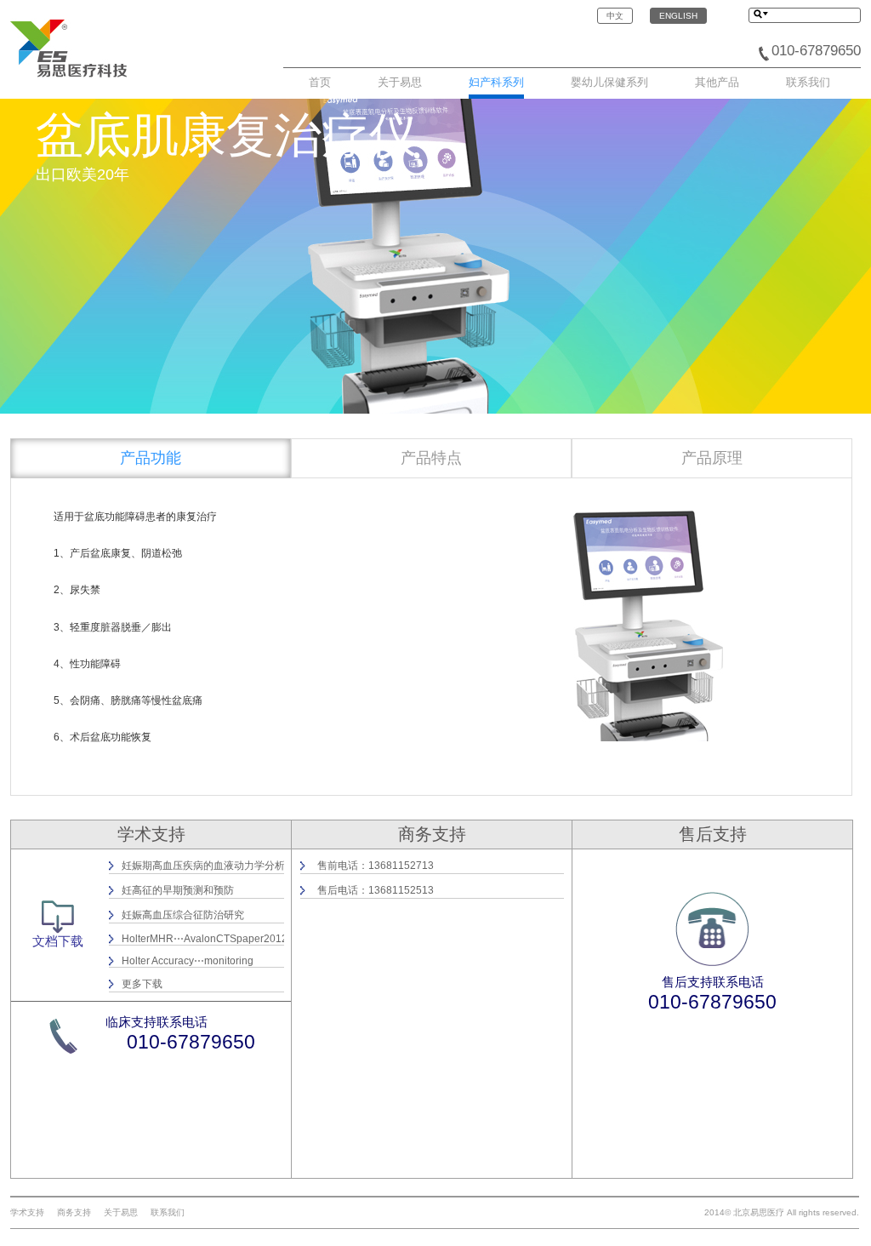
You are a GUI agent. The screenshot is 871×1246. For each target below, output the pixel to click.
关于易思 (400, 82)
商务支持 (74, 1212)
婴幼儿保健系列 (609, 82)
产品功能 (150, 457)
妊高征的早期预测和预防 (178, 890)
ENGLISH (678, 15)
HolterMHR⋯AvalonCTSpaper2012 (204, 939)
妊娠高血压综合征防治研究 (183, 915)
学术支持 (27, 1212)
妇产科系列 (496, 82)
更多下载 (142, 984)
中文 (614, 15)
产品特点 (431, 457)
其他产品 (717, 82)
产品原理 (712, 457)
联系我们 (808, 82)
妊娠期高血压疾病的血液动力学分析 (203, 866)
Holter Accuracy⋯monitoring (187, 961)
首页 (320, 82)
